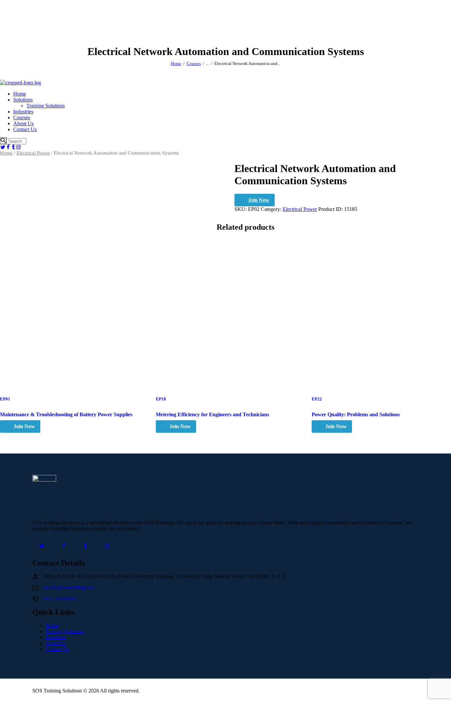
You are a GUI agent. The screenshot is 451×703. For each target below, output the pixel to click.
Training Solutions (65, 631)
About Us (56, 643)
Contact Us (57, 649)
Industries (56, 637)
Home (176, 63)
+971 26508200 (59, 598)
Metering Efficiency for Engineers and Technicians (212, 414)
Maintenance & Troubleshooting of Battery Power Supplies (66, 414)
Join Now (258, 200)
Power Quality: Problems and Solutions (356, 414)
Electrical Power (33, 153)
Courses (194, 63)
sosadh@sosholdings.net (68, 587)
